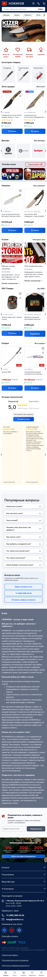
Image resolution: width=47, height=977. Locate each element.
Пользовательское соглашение (15, 960)
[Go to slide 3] (21, 44)
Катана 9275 (6, 372)
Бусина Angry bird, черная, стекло (12, 318)
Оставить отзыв (24, 419)
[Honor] (8, 151)
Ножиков (13, 401)
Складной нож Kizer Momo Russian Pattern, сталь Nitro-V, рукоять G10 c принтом (12, 116)
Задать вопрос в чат (23, 587)
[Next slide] (44, 15)
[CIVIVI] (23, 151)
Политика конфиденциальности (16, 965)
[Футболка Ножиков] (34, 302)
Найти (40, 9)
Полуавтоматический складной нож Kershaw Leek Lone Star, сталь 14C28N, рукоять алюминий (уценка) (33, 373)
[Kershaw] (38, 151)
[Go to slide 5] (26, 44)
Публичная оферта (10, 955)
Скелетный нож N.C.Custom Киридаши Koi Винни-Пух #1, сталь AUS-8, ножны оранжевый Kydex (34, 116)
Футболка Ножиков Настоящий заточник (32, 318)
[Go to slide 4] (23, 44)
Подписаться (36, 829)
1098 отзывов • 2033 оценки (28, 408)
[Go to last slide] (1, 111)
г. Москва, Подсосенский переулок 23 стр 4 (25, 901)
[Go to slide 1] (16, 44)
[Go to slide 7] (31, 44)
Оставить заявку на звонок (23, 600)
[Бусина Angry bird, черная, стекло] (12, 302)
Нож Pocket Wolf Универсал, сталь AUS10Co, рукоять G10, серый (34, 215)
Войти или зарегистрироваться (23, 856)
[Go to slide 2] (18, 44)
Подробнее (35, 334)
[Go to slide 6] (28, 44)
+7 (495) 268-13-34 (24, 593)
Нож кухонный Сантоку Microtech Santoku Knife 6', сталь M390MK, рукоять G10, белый (12, 215)
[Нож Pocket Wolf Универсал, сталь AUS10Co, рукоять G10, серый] (34, 199)
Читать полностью (9, 482)
